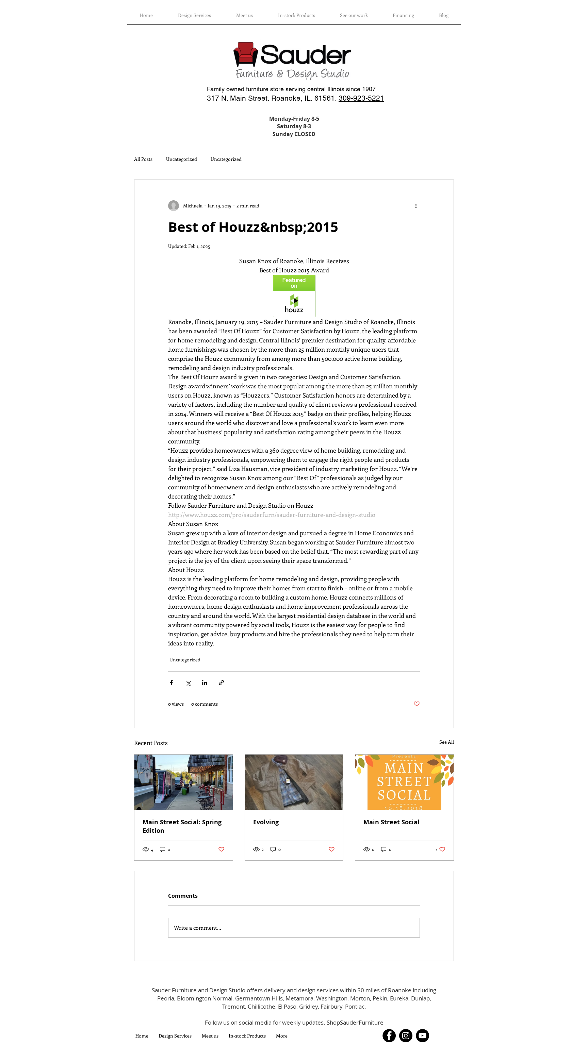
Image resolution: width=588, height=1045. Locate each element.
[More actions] (416, 206)
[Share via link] (221, 682)
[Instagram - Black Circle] (405, 1035)
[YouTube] (422, 1035)
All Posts (143, 159)
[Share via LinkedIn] (204, 682)
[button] (296, 15)
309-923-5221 (361, 98)
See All (446, 742)
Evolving (266, 822)
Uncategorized (181, 159)
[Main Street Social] (404, 782)
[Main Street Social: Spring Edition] (183, 782)
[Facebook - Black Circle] (389, 1035)
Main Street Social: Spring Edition (182, 826)
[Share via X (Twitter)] (188, 682)
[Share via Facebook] (171, 682)
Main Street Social (391, 822)
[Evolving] (294, 782)
